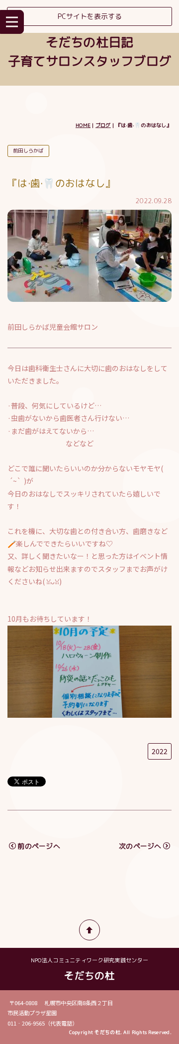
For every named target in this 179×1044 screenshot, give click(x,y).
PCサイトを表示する (90, 16)
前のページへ (38, 846)
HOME (83, 125)
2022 (160, 751)
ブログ (103, 125)
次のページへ (140, 846)
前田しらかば (28, 150)
